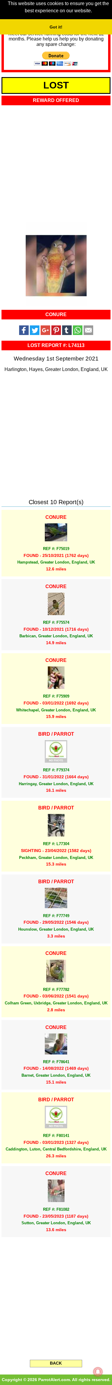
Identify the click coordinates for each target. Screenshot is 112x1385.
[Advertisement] (56, 162)
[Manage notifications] (98, 1372)
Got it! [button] (56, 27)
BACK (56, 1363)
